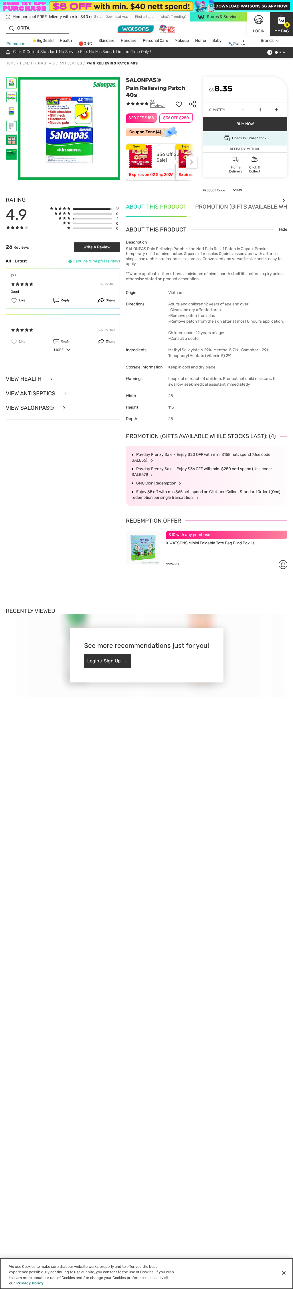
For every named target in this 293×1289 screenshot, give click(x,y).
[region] (146, 1273)
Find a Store (144, 17)
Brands (267, 40)
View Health (24, 379)
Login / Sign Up (104, 661)
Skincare (106, 40)
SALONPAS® (143, 79)
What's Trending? (174, 17)
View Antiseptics (31, 394)
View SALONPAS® (31, 408)
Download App (117, 17)
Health (66, 40)
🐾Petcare (238, 43)
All (8, 261)
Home (200, 40)
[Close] (284, 1273)
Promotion (15, 43)
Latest (21, 261)
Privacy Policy (29, 1283)
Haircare (128, 40)
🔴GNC (85, 43)
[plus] (276, 110)
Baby (217, 40)
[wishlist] (179, 104)
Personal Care (155, 40)
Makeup (182, 40)
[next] (243, 40)
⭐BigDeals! (43, 40)
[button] (281, 24)
